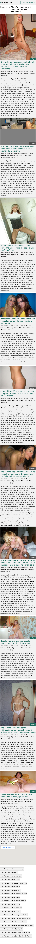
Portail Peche (6, 2)
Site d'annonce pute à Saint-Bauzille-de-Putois (16, 936)
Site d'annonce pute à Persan (10, 886)
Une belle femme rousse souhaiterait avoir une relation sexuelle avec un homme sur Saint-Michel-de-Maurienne (17, 65)
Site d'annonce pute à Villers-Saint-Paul (14, 883)
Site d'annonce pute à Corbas (10, 879)
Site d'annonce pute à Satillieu (10, 890)
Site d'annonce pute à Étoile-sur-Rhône (13, 922)
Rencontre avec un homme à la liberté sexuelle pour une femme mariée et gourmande (17, 321)
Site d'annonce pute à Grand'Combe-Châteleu (16, 918)
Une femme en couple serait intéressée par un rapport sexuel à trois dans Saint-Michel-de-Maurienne (18, 730)
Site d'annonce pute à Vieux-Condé (12, 869)
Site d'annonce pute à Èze (9, 872)
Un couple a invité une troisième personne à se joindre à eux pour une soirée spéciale (17, 247)
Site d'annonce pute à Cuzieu (10, 904)
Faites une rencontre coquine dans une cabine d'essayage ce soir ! (16, 795)
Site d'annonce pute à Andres (10, 897)
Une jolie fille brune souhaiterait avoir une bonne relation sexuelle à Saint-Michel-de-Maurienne (17, 148)
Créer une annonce (28, 2)
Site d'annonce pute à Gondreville (12, 929)
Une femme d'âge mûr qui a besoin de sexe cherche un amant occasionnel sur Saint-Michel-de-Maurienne (17, 474)
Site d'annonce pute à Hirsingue (11, 876)
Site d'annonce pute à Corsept (10, 911)
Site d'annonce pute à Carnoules (11, 908)
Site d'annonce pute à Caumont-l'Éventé (14, 893)
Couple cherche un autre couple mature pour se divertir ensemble (15, 642)
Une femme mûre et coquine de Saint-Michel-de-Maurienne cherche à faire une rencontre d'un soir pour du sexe (17, 562)
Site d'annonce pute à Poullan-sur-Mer (13, 901)
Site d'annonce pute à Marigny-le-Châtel (14, 915)
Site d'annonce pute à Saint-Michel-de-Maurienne (17, 925)
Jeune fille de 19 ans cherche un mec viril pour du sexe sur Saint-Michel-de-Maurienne (17, 393)
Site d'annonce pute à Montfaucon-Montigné (15, 932)
